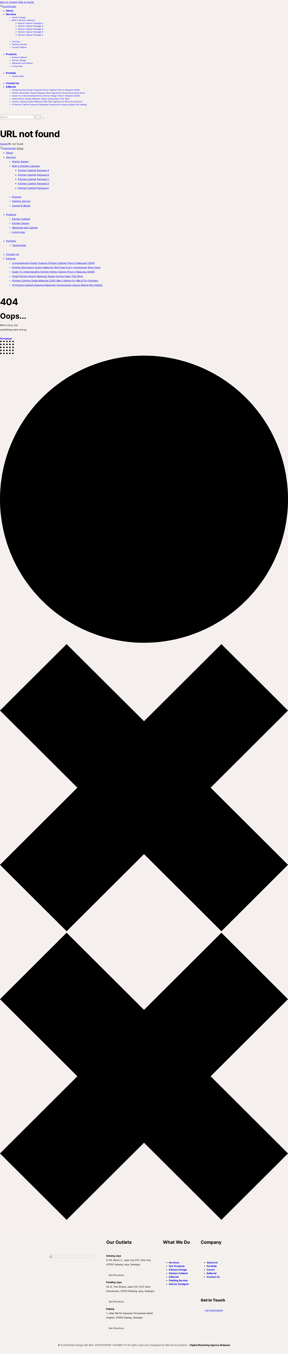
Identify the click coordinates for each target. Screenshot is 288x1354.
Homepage (6, 338)
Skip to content (9, 2)
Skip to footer (26, 2)
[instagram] (54, 1306)
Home (3, 143)
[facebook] (51, 1306)
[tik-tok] (58, 1306)
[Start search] (38, 117)
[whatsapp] (61, 1306)
